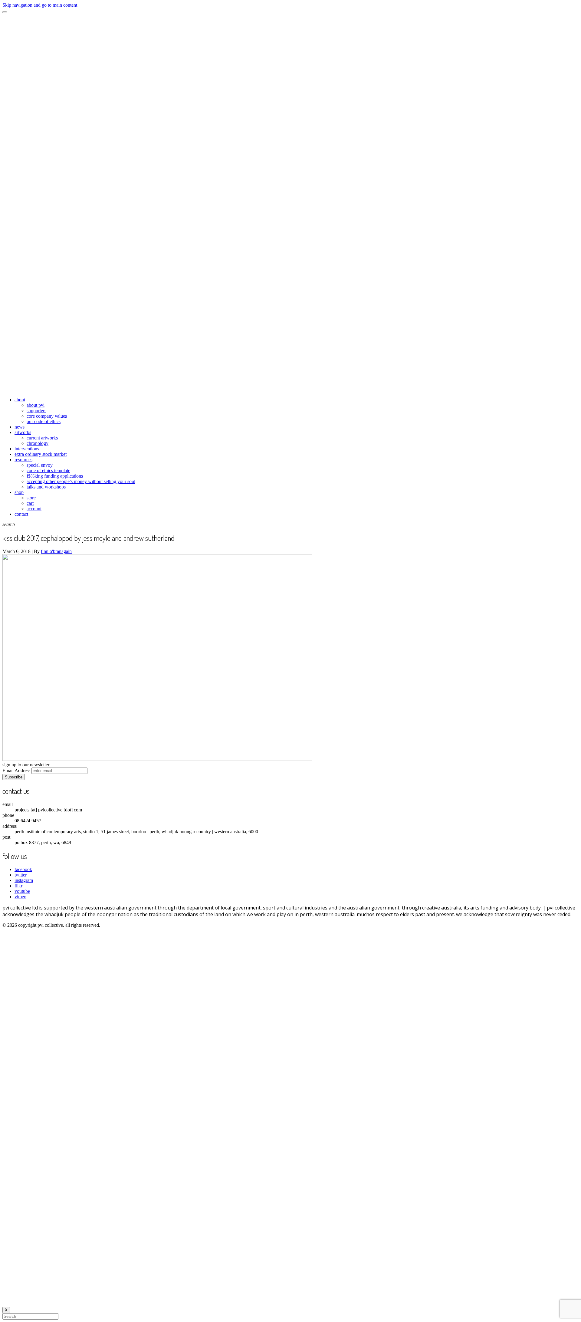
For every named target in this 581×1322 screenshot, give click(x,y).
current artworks (42, 437)
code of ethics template (48, 470)
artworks (23, 432)
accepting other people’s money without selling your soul (81, 481)
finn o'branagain (56, 551)
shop (19, 492)
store (31, 497)
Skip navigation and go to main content (39, 5)
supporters (36, 410)
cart (30, 503)
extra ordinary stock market (41, 454)
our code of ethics (44, 421)
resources (23, 459)
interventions (27, 448)
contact (21, 514)
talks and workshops (46, 486)
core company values (47, 416)
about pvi (35, 405)
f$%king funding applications (55, 475)
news (20, 426)
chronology (37, 443)
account (34, 508)
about (20, 399)
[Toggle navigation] (4, 12)
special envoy (40, 465)
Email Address (16, 770)
